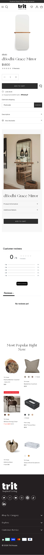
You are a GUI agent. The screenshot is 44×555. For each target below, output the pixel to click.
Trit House (13, 545)
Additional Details (10, 210)
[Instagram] (21, 498)
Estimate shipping (8, 99)
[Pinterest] (27, 498)
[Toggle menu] (2, 7)
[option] (22, 1)
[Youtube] (16, 498)
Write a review (22, 284)
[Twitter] (4, 498)
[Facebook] (10, 498)
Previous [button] (6, 162)
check (38, 105)
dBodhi (4, 54)
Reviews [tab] (9, 293)
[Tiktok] (33, 498)
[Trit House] (22, 7)
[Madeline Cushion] (32, 363)
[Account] (36, 7)
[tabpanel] (22, 313)
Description (6, 114)
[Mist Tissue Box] (32, 401)
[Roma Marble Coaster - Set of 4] (12, 363)
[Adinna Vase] (12, 442)
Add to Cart (19, 86)
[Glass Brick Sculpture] (32, 442)
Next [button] (37, 162)
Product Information (11, 204)
